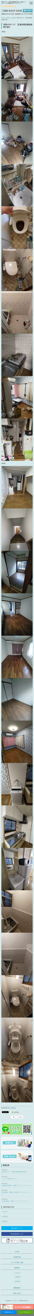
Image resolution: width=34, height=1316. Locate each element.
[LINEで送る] (15, 1112)
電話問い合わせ (9, 1312)
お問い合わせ (17, 1293)
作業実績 (13, 17)
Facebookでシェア (17, 1234)
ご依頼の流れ (17, 1257)
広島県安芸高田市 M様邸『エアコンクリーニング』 (17, 1184)
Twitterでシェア (17, 1228)
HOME (3, 17)
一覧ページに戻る (17, 1117)
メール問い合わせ (25, 1312)
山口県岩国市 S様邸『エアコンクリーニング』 (15, 1200)
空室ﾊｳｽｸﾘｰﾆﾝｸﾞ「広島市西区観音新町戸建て (14, 1171)
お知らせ (5, 1211)
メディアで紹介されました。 (10, 1177)
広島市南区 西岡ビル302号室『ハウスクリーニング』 (16, 1192)
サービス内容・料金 (17, 1262)
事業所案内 (17, 1288)
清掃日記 (8, 17)
